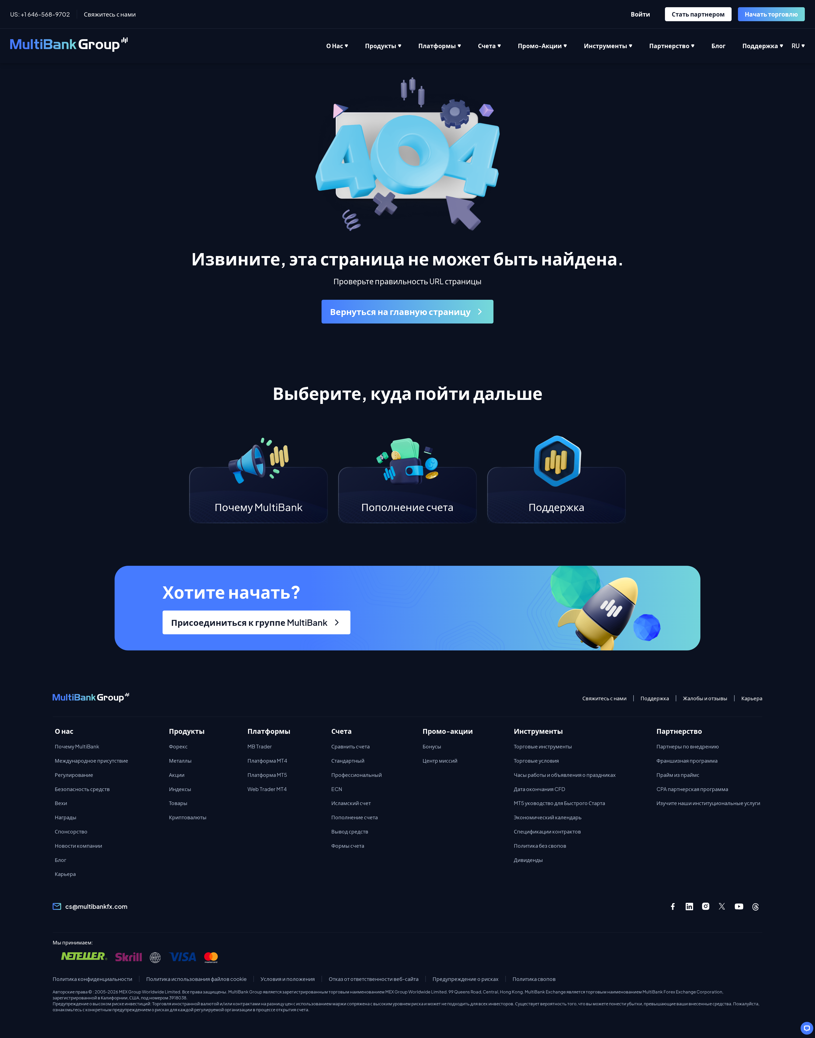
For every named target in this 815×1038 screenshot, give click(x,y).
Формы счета (347, 845)
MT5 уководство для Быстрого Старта (559, 803)
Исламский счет (351, 803)
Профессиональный (356, 775)
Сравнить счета (350, 746)
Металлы (180, 760)
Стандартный (347, 760)
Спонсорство (71, 831)
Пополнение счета (354, 817)
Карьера (751, 698)
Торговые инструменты (543, 746)
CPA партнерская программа (692, 789)
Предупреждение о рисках (466, 979)
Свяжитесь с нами (110, 14)
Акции (176, 775)
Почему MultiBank (77, 746)
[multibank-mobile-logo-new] (91, 698)
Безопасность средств (82, 789)
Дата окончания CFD (539, 789)
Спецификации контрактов (547, 831)
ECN (336, 789)
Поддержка (655, 698)
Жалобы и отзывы (705, 698)
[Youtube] (739, 906)
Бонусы (432, 746)
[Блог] (726, 46)
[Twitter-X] (722, 906)
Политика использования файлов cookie (196, 979)
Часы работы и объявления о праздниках (565, 775)
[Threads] (755, 906)
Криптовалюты (188, 817)
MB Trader (259, 746)
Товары (178, 803)
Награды (65, 817)
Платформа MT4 (267, 760)
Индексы (180, 789)
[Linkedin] (689, 906)
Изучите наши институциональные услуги (708, 803)
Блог (60, 860)
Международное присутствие (91, 760)
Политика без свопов (540, 845)
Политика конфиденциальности (92, 979)
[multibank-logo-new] (69, 45)
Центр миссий (440, 760)
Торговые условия (536, 760)
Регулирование (74, 775)
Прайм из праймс (677, 775)
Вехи (61, 803)
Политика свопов (534, 979)
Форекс (178, 746)
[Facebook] (673, 906)
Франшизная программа (687, 760)
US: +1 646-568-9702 (40, 14)
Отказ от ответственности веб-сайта (374, 979)
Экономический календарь (548, 817)
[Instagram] (706, 906)
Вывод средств (349, 831)
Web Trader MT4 (267, 789)
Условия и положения (288, 979)
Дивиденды (528, 860)
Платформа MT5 (267, 775)
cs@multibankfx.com (96, 906)
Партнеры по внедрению (687, 746)
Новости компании (78, 845)
